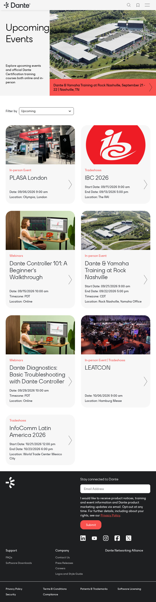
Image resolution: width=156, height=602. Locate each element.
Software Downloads (19, 563)
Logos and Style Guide (69, 574)
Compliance (50, 594)
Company (62, 550)
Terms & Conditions (55, 589)
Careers (60, 568)
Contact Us (62, 557)
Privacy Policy (110, 515)
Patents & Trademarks (93, 589)
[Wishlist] (138, 5)
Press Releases (64, 563)
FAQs (9, 557)
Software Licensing (129, 589)
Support (11, 550)
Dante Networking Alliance (124, 550)
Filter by (11, 111)
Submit (91, 525)
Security (11, 594)
